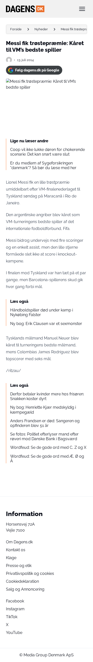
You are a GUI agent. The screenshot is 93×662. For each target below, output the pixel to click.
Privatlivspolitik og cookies (30, 573)
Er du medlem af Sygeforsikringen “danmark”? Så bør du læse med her (43, 165)
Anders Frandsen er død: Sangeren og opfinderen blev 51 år (45, 423)
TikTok (11, 616)
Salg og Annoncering (25, 589)
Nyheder (41, 29)
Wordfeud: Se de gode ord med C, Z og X (48, 447)
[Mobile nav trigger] (82, 9)
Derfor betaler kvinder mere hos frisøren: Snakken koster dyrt (47, 396)
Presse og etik (18, 565)
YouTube (14, 632)
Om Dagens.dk (19, 542)
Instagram (15, 609)
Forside (16, 29)
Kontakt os (15, 550)
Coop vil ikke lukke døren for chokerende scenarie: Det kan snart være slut (47, 152)
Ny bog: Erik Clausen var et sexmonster (46, 323)
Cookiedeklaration (22, 581)
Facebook (15, 601)
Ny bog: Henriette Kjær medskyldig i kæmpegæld (43, 409)
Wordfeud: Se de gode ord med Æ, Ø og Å (47, 458)
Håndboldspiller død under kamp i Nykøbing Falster (41, 312)
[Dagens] (38, 8)
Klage (11, 557)
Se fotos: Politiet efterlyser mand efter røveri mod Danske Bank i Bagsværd (44, 436)
